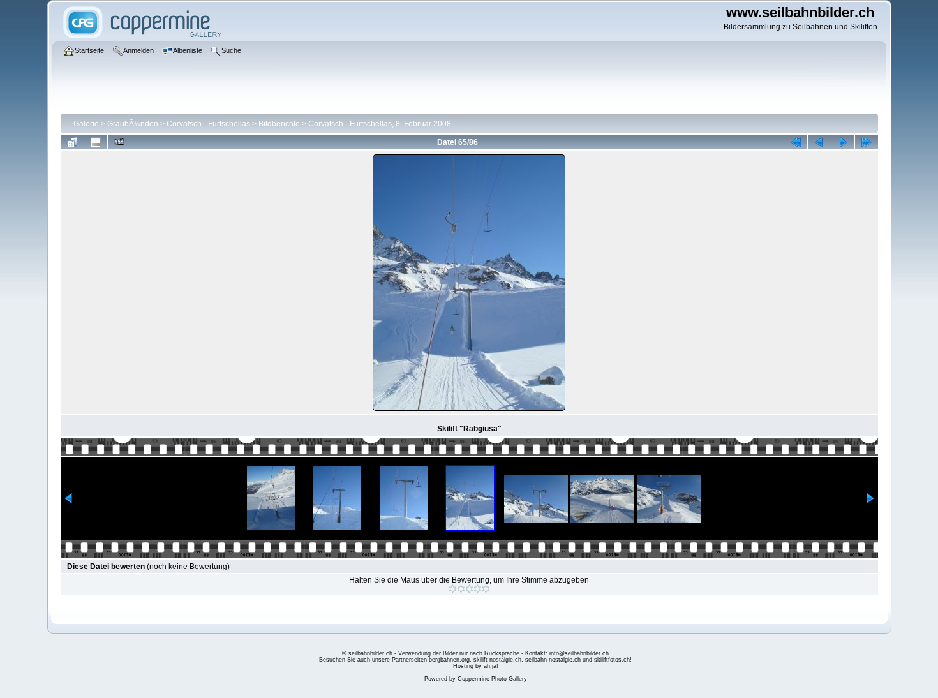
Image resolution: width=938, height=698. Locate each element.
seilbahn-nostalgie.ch (553, 660)
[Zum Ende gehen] (866, 142)
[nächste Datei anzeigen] (842, 142)
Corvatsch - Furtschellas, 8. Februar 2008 (379, 123)
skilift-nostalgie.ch (497, 660)
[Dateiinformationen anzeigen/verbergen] (95, 142)
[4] (477, 588)
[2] (461, 588)
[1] (453, 588)
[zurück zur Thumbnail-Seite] (72, 142)
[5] (486, 588)
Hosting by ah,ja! (475, 666)
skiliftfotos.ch (612, 660)
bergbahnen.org (449, 660)
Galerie (86, 123)
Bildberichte (279, 123)
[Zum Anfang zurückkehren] (795, 142)
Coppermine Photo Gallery (492, 679)
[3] (469, 588)
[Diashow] (119, 142)
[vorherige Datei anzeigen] (819, 142)
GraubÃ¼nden (132, 123)
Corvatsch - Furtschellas (208, 123)
